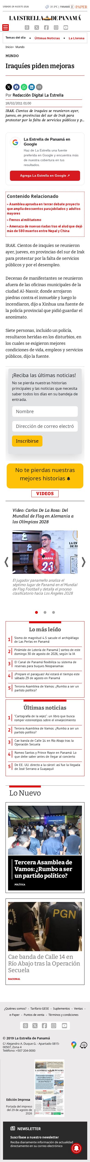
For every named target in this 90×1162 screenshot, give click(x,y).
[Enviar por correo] (39, 86)
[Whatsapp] (24, 86)
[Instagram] (56, 27)
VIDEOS (45, 493)
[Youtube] (65, 27)
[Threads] (27, 27)
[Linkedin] (31, 86)
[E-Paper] (78, 6)
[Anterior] (6, 562)
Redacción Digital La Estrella (38, 95)
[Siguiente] (83, 562)
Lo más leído (45, 629)
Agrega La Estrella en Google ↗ (45, 175)
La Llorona (76, 38)
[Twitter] (9, 86)
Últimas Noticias (47, 38)
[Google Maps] (74, 1045)
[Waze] (83, 1045)
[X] (37, 27)
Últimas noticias (45, 708)
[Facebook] (47, 27)
